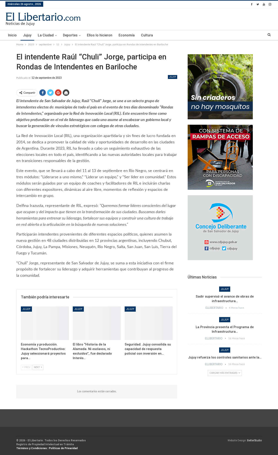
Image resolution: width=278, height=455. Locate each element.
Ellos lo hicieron (99, 35)
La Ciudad (46, 35)
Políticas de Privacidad (63, 448)
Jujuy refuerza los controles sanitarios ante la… (224, 357)
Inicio (12, 35)
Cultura (147, 35)
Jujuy (27, 35)
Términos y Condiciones (31, 448)
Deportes (70, 35)
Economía (127, 35)
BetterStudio (254, 440)
